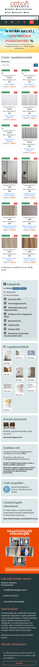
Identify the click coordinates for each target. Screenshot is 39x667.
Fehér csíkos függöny (9, 116)
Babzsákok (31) (14, 321)
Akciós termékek (12, 295)
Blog (27, 12)
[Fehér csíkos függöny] (9, 99)
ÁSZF (8, 12)
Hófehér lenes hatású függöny (9, 194)
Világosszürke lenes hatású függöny (29, 227)
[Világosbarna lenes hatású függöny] (9, 210)
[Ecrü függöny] (29, 73)
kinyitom (23, 288)
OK (36, 18)
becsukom (16, 288)
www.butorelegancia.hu (12, 437)
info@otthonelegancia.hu (15, 590)
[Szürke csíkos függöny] (29, 133)
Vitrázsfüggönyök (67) (17, 303)
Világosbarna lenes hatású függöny (9, 227)
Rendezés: (5, 62)
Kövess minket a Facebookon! (9, 584)
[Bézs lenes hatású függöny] (9, 243)
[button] (15, 658)
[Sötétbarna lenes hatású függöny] (29, 243)
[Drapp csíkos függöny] (9, 128)
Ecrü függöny (29, 84)
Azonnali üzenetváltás (14, 601)
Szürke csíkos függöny (29, 149)
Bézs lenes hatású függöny (9, 259)
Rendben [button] (19, 663)
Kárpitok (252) (14, 329)
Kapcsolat (17, 12)
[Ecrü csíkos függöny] (29, 99)
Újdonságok (10, 292)
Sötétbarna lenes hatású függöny (29, 259)
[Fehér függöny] (9, 73)
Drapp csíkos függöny (9, 140)
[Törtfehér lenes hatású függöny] (29, 171)
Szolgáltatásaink (24, 9)
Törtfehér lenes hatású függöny (29, 194)
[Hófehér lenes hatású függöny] (9, 171)
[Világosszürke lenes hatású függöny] (29, 210)
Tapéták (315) (13, 325)
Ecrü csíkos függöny (29, 116)
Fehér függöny (9, 84)
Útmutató (10, 9)
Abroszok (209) (14, 299)
